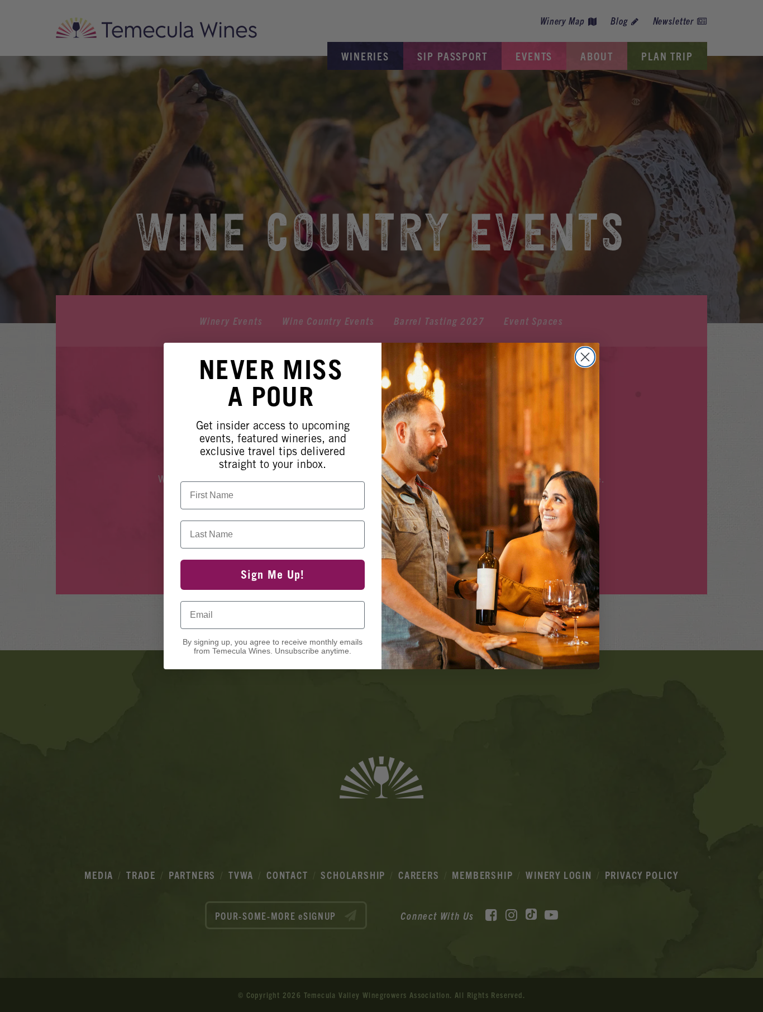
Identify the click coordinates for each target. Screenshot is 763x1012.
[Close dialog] (585, 357)
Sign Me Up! (272, 574)
